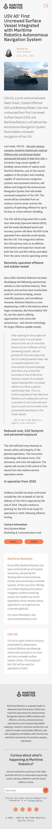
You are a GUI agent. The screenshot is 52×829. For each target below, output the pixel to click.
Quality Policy (26, 820)
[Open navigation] (46, 6)
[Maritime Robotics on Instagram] (29, 809)
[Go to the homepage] (13, 6)
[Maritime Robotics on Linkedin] (16, 809)
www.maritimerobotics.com (22, 618)
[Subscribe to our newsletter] (46, 790)
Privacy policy (35, 800)
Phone (34, 541)
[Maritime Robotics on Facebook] (23, 809)
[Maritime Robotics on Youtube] (36, 809)
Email (13, 541)
